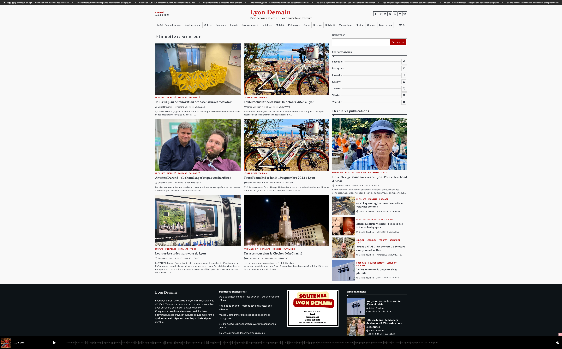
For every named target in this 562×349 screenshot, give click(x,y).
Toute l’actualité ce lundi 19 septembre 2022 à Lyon (279, 178)
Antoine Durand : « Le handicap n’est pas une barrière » (193, 178)
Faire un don (385, 25)
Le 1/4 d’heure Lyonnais (169, 25)
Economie (221, 25)
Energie (234, 25)
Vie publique (345, 25)
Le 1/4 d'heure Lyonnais (255, 97)
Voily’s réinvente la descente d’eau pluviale (192, 2)
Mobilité (280, 25)
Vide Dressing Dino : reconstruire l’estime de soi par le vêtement (249, 2)
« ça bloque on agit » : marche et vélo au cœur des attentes (379, 2)
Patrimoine (294, 25)
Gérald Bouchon (165, 107)
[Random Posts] (400, 25)
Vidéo (193, 249)
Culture (208, 25)
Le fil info (160, 97)
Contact (371, 25)
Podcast (182, 97)
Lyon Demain (270, 13)
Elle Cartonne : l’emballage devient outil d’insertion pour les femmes (384, 323)
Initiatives (267, 25)
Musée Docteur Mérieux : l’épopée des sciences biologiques (74, 2)
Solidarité (330, 25)
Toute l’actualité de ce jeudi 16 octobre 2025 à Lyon (279, 102)
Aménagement (193, 25)
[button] (54, 342)
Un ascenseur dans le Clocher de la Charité (273, 253)
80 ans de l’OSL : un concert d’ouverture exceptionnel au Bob (137, 2)
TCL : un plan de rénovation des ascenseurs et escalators (193, 102)
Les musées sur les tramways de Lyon (180, 253)
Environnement (250, 25)
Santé (307, 25)
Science (317, 25)
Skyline (360, 25)
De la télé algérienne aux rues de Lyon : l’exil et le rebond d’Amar (315, 2)
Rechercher (338, 35)
